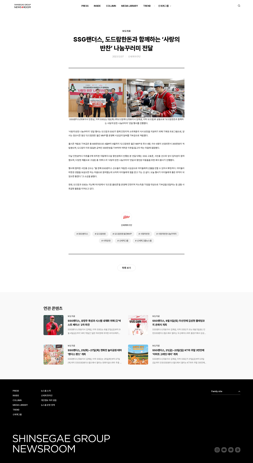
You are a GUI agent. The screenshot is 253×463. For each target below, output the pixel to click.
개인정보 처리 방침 (49, 400)
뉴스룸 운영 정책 (48, 405)
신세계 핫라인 (46, 396)
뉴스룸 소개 (46, 391)
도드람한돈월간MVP (123, 234)
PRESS (85, 5)
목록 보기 (126, 267)
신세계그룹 (163, 5)
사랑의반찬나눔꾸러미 (167, 234)
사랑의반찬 (145, 234)
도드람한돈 (101, 234)
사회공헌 (106, 240)
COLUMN (111, 5)
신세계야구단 (134, 56)
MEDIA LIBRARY (129, 5)
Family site (216, 391)
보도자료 (126, 31)
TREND (147, 5)
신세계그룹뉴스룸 (144, 240)
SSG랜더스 (83, 234)
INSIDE (97, 5)
